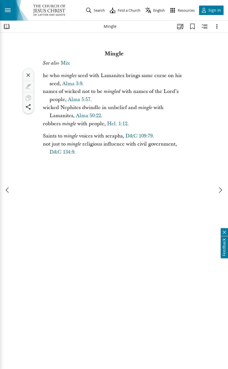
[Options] (216, 26)
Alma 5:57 (79, 99)
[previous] (7, 190)
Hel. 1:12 (117, 123)
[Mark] (28, 86)
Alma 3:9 (72, 83)
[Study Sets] (180, 26)
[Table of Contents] (6, 26)
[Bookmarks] (192, 26)
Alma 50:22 (88, 115)
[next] (220, 190)
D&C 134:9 (61, 152)
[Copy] (28, 98)
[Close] (28, 75)
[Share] (28, 106)
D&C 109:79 (139, 135)
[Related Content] (204, 26)
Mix (65, 63)
